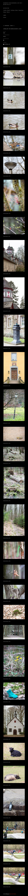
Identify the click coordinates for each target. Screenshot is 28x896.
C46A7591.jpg (6, 111)
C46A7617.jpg (6, 423)
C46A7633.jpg (6, 463)
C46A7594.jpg (6, 132)
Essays (4, 12)
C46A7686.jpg (6, 818)
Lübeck (11, 25)
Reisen (16, 10)
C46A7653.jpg (6, 581)
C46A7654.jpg (6, 601)
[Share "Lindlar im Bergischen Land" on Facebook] (5, 44)
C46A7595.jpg (6, 153)
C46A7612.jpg (6, 311)
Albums (8, 12)
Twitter (4, 17)
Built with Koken (13, 893)
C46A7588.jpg (6, 88)
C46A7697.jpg (6, 864)
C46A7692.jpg (6, 841)
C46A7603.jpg (6, 176)
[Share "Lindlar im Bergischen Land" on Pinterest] (6, 44)
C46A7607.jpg (6, 236)
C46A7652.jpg (6, 561)
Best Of (8, 10)
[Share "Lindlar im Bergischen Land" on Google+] (9, 44)
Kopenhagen (7, 25)
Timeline (5, 10)
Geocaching (21, 10)
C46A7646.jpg (6, 538)
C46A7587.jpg (6, 66)
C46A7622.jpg (6, 443)
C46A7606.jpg (6, 213)
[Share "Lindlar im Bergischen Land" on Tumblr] (8, 44)
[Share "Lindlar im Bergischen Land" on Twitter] (4, 44)
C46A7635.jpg (6, 500)
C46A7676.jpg (6, 762)
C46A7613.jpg (6, 348)
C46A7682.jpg (6, 785)
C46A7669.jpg (6, 739)
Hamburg (13, 10)
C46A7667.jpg (6, 702)
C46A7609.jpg (6, 273)
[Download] (3, 40)
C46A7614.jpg (6, 386)
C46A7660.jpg (6, 641)
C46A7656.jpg (6, 621)
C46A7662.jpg (6, 679)
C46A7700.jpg (6, 887)
